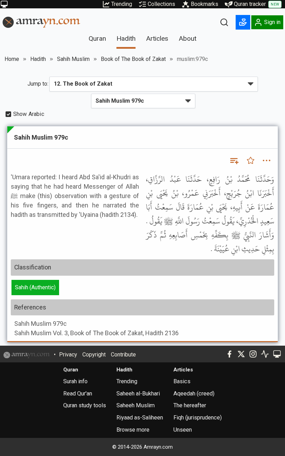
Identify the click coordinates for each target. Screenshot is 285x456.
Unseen (182, 429)
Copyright (94, 354)
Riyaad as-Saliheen (139, 417)
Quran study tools (84, 405)
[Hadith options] (266, 160)
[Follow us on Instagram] (253, 354)
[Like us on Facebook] (229, 354)
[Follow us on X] (241, 354)
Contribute (123, 354)
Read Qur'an (77, 393)
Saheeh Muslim (135, 405)
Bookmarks (204, 4)
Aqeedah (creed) (193, 393)
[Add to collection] (234, 160)
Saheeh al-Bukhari (138, 393)
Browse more (132, 429)
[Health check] (265, 354)
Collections (161, 4)
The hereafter (189, 405)
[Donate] (243, 22)
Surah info (75, 381)
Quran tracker (256, 4)
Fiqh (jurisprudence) (197, 417)
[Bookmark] (250, 160)
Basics (181, 381)
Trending (121, 4)
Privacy (68, 354)
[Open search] (224, 22)
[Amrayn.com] (41, 21)
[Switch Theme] (4, 4)
